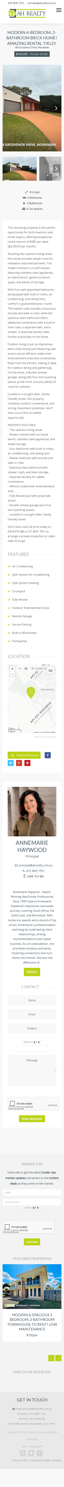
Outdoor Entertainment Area (30, 608)
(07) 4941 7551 (16, 3)
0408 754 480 (35, 876)
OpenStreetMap (48, 732)
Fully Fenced (19, 599)
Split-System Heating (25, 583)
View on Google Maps (45, 737)
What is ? (32, 1207)
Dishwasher (19, 641)
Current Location (43, 668)
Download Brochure (27, 755)
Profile (32, 972)
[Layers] (50, 670)
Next (56, 108)
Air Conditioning (22, 566)
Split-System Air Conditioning (30, 575)
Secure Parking (22, 624)
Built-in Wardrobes (24, 633)
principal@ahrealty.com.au (42, 3)
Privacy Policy (19, 1460)
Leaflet (36, 732)
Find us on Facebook (33, 1418)
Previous (7, 108)
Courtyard (18, 591)
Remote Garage (22, 616)
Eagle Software (52, 1460)
